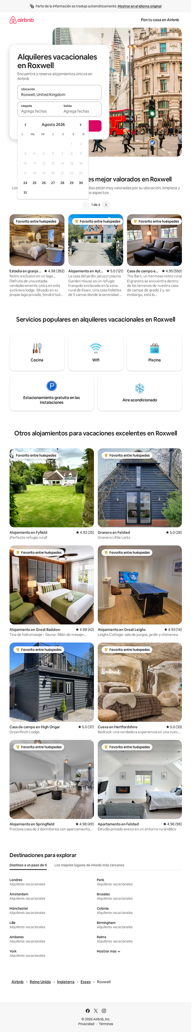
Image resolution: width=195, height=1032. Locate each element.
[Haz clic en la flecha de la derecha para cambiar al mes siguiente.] (80, 124)
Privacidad (86, 1024)
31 (25, 192)
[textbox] (38, 111)
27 (53, 183)
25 (34, 183)
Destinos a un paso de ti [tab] (28, 865)
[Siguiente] (106, 205)
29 (71, 183)
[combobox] (59, 94)
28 (62, 183)
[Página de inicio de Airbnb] (22, 19)
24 (25, 183)
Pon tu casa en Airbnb (160, 19)
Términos (106, 1024)
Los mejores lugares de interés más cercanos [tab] (89, 865)
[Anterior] (85, 205)
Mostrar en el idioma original (139, 6)
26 (44, 183)
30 (81, 183)
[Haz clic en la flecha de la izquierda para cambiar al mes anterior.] (25, 124)
